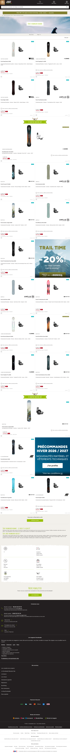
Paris (18, 644)
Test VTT (27, 748)
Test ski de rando (22, 746)
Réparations (4, 682)
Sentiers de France (34, 748)
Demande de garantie (6, 679)
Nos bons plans (16, 733)
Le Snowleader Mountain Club (8, 671)
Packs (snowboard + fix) (8, 15)
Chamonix (8, 644)
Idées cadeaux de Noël (53, 733)
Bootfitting (3, 685)
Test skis (15, 746)
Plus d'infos (3, 655)
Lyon (14, 644)
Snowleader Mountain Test (42, 733)
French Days (33, 733)
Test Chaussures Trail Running (50, 748)
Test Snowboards (30, 746)
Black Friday (27, 733)
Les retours (4, 676)
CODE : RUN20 (43, 12)
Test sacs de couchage (19, 748)
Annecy (3, 644)
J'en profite (51, 12)
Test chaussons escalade (50, 746)
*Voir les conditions (52, 275)
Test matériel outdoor (39, 746)
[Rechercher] (68, 6)
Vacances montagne (9, 746)
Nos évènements (5, 688)
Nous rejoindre (4, 694)
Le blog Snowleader (6, 691)
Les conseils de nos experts (8, 668)
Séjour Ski (41, 748)
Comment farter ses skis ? (36, 740)
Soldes (22, 733)
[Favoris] (1, 77)
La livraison (3, 674)
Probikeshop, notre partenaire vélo (10, 658)
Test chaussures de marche (61, 746)
